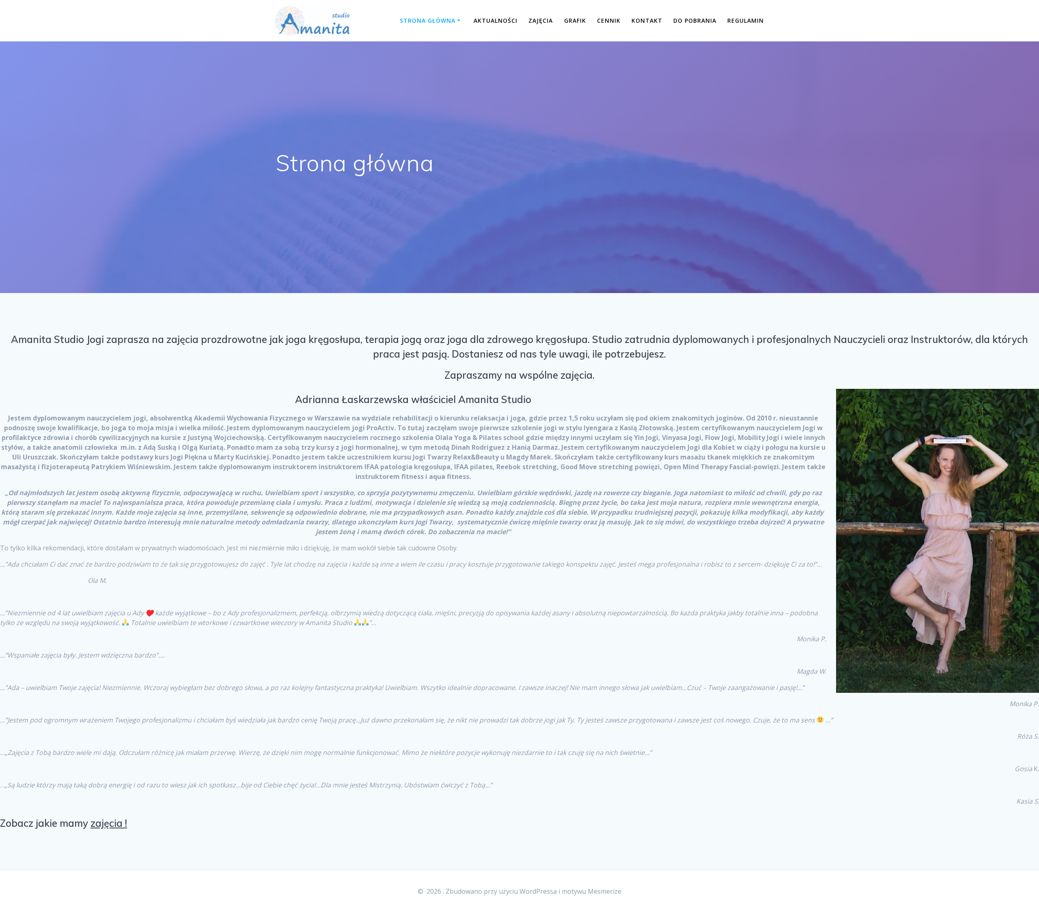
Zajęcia (540, 20)
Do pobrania (694, 20)
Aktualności (495, 20)
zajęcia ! (109, 823)
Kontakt (647, 20)
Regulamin (745, 20)
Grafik (575, 20)
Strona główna (427, 20)
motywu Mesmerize (591, 891)
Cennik (609, 20)
